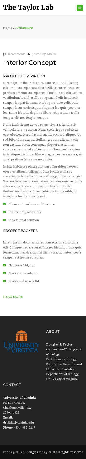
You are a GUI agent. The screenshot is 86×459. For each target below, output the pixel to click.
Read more (13, 297)
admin (51, 54)
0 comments (16, 54)
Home (7, 28)
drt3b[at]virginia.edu (18, 422)
